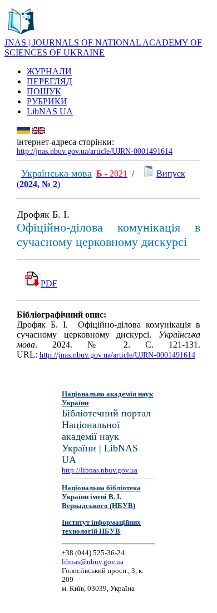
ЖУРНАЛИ (49, 71)
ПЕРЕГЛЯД (49, 81)
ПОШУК (44, 91)
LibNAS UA (50, 111)
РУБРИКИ (47, 101)
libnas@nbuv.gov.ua (93, 561)
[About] (21, 34)
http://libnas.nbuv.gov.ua (99, 470)
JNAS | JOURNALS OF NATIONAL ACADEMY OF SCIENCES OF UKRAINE (103, 47)
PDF (49, 283)
